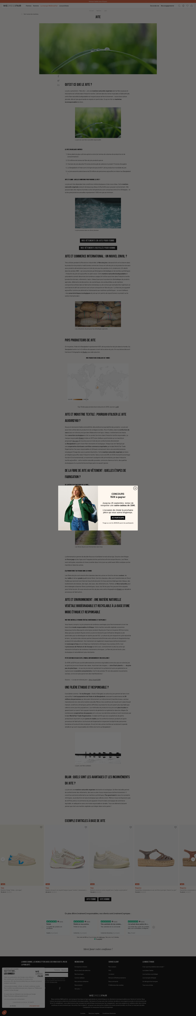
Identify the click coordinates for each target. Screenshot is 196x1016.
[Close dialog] (135, 488)
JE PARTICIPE (118, 518)
